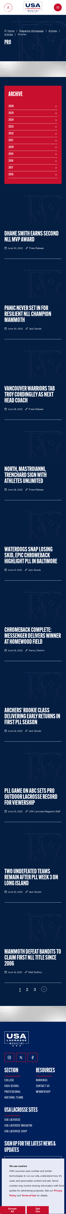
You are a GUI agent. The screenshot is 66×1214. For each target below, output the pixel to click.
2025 (11, 113)
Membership (43, 1092)
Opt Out (38, 1210)
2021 (10, 140)
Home (11, 30)
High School (11, 1086)
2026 (11, 106)
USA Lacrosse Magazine (18, 1125)
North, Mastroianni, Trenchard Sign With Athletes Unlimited (25, 475)
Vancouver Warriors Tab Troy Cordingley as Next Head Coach (29, 395)
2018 (10, 161)
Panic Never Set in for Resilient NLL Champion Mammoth (27, 314)
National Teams (13, 1097)
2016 (10, 174)
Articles (53, 30)
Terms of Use (29, 1195)
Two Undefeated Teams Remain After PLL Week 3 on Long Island (31, 878)
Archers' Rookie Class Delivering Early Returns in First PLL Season (32, 717)
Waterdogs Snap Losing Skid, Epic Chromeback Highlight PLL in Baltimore (30, 556)
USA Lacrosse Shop (15, 1131)
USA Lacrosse (12, 1120)
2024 (11, 120)
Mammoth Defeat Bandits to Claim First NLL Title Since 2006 (32, 958)
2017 (10, 167)
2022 (11, 133)
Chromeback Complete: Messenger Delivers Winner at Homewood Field (32, 636)
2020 (11, 147)
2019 (10, 154)
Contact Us (43, 1086)
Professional (12, 1092)
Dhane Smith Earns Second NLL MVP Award (31, 237)
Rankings (42, 1080)
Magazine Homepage (31, 30)
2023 (11, 126)
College (9, 1080)
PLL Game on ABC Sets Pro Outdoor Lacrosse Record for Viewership (30, 797)
